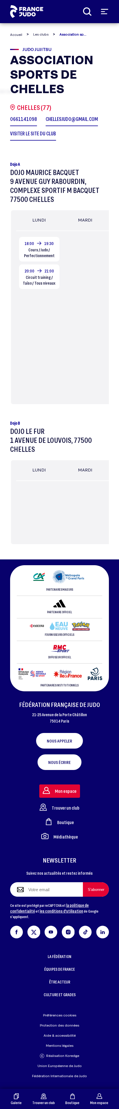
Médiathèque (65, 836)
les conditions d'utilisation (61, 911)
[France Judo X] (33, 931)
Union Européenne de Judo (60, 1066)
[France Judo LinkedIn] (102, 931)
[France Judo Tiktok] (85, 931)
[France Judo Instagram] (68, 931)
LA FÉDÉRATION (59, 956)
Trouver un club (43, 1102)
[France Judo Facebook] (16, 931)
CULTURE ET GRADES (60, 994)
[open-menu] (104, 11)
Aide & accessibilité (60, 1035)
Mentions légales (59, 1045)
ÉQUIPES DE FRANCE (59, 969)
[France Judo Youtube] (50, 931)
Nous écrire (59, 762)
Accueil (16, 34)
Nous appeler (59, 740)
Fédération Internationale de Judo (59, 1076)
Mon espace (99, 1102)
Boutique (72, 1102)
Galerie (16, 1102)
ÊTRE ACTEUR (59, 981)
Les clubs (41, 34)
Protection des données (59, 1025)
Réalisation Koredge (62, 1056)
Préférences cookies (59, 1015)
